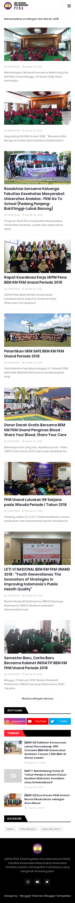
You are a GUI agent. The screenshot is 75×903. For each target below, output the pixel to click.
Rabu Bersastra (51, 829)
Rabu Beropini (28, 829)
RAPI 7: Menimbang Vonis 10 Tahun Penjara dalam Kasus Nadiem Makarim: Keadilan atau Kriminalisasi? (45, 776)
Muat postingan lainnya (37, 699)
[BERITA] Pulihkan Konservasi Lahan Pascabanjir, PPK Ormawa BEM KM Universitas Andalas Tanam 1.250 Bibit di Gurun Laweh (45, 750)
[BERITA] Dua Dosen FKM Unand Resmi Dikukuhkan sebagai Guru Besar (46, 799)
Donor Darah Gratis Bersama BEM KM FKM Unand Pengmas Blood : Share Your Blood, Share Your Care (35, 430)
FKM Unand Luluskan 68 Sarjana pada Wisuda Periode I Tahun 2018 (35, 502)
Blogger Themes (31, 896)
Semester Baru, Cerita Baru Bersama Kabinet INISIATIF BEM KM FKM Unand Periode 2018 (35, 663)
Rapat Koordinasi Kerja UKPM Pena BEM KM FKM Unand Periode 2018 (35, 280)
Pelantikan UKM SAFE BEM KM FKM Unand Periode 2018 (34, 354)
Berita (10, 829)
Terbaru (13, 733)
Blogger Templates (58, 896)
